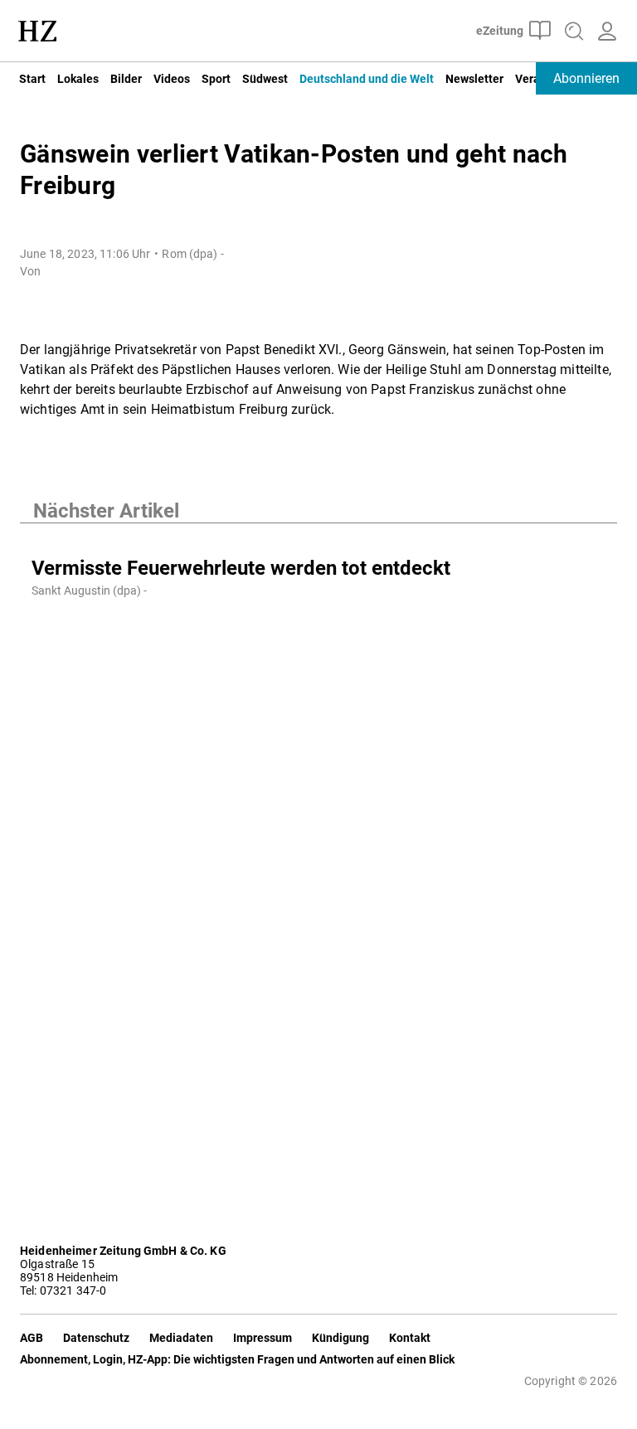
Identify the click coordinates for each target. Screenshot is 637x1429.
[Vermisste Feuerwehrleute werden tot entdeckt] (318, 540)
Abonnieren (586, 78)
